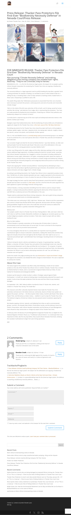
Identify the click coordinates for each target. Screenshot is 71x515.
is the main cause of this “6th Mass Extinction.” (47, 125)
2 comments (44, 21)
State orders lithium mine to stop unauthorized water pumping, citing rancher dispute (32, 455)
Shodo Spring (20, 341)
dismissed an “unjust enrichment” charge (50, 255)
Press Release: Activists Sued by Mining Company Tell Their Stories (26, 458)
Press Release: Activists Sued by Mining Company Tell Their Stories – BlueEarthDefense (33, 368)
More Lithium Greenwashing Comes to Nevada (20, 452)
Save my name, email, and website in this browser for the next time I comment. (32, 423)
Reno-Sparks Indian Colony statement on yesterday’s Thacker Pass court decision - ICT (32, 482)
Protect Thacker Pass (15, 21)
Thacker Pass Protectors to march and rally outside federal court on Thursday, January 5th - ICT (34, 477)
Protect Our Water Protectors (15, 460)
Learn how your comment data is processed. (43, 436)
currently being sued (34, 135)
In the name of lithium (26, 488)
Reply (60, 342)
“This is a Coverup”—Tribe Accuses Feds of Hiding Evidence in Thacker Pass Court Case (36, 474)
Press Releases (35, 21)
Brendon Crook (21, 352)
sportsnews (10, 491)
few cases (32, 182)
